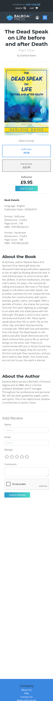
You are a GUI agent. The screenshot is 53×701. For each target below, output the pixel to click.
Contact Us (26, 697)
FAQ (26, 693)
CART (32, 8)
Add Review (12, 418)
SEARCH (19, 8)
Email (7, 437)
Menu (46, 17)
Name (7, 424)
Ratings (8, 449)
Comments (10, 464)
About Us (26, 690)
